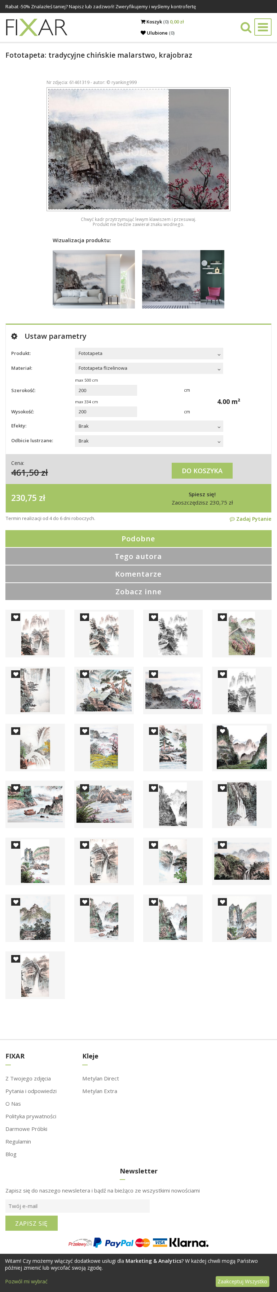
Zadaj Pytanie (253, 518)
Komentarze (138, 574)
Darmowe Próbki (26, 1128)
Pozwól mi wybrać (26, 1281)
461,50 (25, 472)
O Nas (13, 1103)
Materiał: (21, 368)
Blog (11, 1154)
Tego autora (138, 556)
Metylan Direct (100, 1078)
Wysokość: (22, 411)
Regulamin (18, 1141)
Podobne (138, 538)
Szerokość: (23, 390)
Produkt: (21, 353)
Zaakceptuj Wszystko (242, 1281)
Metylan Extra (99, 1091)
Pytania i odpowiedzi (31, 1091)
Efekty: (18, 425)
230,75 (24, 497)
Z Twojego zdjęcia (28, 1078)
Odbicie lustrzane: (32, 440)
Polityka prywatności (30, 1116)
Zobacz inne (138, 591)
